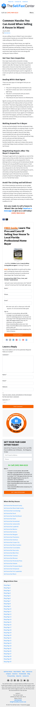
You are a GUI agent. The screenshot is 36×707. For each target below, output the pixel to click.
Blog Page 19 (7, 633)
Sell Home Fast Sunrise (10, 532)
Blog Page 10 (7, 609)
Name (6, 288)
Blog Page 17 (7, 627)
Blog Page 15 (7, 622)
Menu (32, 13)
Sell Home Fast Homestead (11, 521)
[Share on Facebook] (4, 219)
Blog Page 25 (7, 648)
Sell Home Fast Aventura (11, 540)
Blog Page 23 (7, 643)
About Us (10, 2)
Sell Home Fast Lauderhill (11, 527)
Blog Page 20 (7, 635)
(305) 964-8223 (12, 13)
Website (5, 387)
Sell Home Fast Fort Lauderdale (13, 571)
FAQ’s (23, 671)
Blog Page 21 (7, 638)
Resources (29, 671)
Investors (25, 2)
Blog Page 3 (7, 590)
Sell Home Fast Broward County (13, 505)
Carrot (28, 705)
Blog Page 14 (7, 619)
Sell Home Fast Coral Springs (12, 511)
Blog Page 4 (7, 593)
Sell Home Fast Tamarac (11, 556)
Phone (6, 294)
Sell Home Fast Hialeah (10, 563)
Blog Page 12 (7, 614)
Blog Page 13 (7, 617)
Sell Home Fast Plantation (11, 537)
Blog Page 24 (7, 646)
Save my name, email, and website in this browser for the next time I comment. (17, 396)
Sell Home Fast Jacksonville (12, 524)
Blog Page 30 (7, 662)
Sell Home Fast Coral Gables (12, 548)
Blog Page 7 (7, 601)
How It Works (17, 671)
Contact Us (18, 2)
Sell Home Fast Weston (10, 529)
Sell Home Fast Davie (10, 519)
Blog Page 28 (7, 656)
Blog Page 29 (7, 659)
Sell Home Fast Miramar (11, 558)
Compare (8, 674)
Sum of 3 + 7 (6, 400)
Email (6, 300)
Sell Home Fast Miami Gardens (12, 545)
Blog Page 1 (7, 585)
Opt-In (6, 311)
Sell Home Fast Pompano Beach (13, 566)
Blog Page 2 (7, 588)
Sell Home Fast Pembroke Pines (13, 561)
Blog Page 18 (7, 630)
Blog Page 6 (7, 598)
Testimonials (22, 674)
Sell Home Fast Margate (11, 534)
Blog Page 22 (7, 640)
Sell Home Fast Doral (10, 513)
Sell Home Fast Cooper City (11, 542)
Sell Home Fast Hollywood (11, 569)
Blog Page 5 (7, 596)
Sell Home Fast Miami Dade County (14, 508)
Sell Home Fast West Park (11, 553)
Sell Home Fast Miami (10, 574)
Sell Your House (8, 671)
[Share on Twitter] (7, 219)
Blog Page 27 (7, 654)
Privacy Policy (11, 676)
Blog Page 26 (7, 651)
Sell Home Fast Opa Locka (11, 550)
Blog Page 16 (7, 625)
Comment (6, 355)
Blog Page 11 (7, 611)
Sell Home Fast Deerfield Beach (13, 516)
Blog (28, 674)
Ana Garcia (7, 33)
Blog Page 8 (7, 604)
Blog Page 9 (7, 606)
